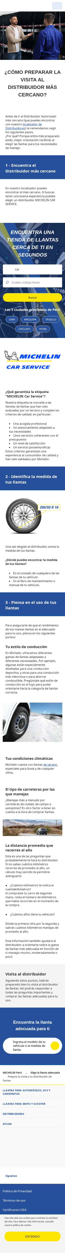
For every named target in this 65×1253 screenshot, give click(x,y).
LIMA (12, 319)
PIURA (43, 329)
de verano (50, 765)
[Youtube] (29, 1177)
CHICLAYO (24, 329)
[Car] (57, 5)
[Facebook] (23, 1177)
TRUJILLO (50, 319)
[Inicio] (21, 5)
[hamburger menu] (6, 5)
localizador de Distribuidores (23, 126)
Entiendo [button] (32, 1236)
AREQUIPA (30, 319)
